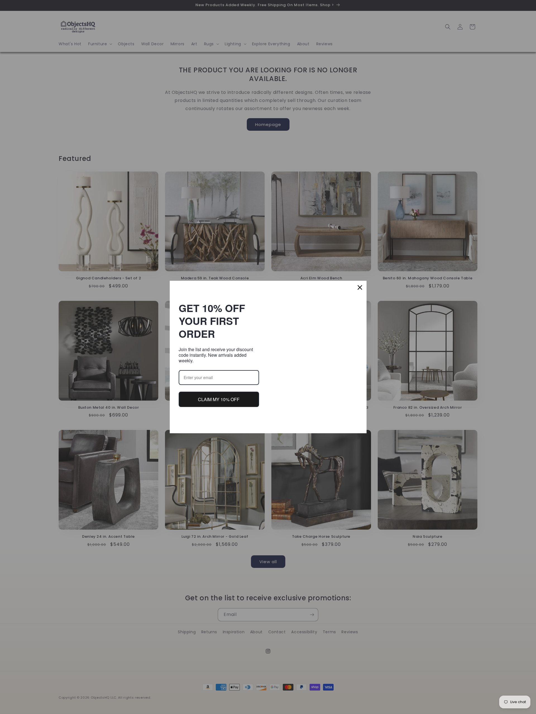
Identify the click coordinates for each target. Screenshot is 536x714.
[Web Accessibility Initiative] (2, 701)
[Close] (360, 287)
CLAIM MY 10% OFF (219, 399)
